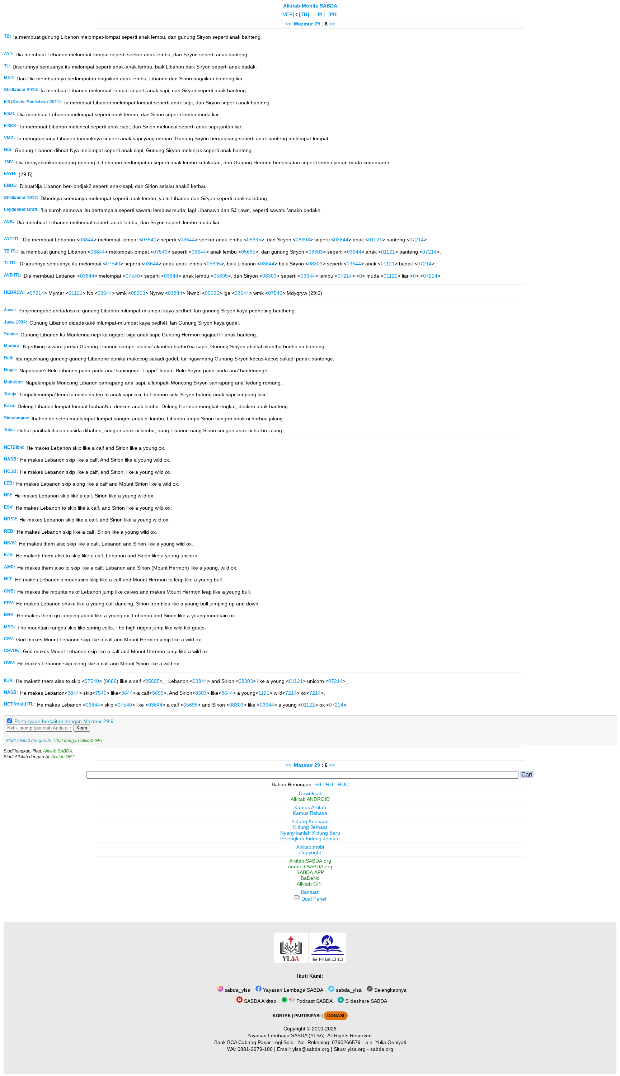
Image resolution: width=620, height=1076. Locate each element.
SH (317, 784)
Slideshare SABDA (365, 1001)
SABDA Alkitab (259, 1001)
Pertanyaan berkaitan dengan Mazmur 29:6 (63, 721)
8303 (201, 693)
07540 (149, 239)
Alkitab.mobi (310, 847)
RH (329, 784)
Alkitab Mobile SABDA (310, 6)
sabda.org (381, 1049)
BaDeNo (310, 878)
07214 (416, 239)
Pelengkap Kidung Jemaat (310, 838)
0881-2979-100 (255, 1049)
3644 (127, 693)
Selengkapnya (390, 990)
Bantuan (310, 892)
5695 (158, 693)
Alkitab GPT (62, 757)
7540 (101, 693)
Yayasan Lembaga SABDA (292, 990)
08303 (303, 239)
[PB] (333, 14)
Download (310, 793)
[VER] (287, 14)
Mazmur (303, 24)
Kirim (81, 728)
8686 (111, 681)
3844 (73, 693)
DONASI (335, 1015)
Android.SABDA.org (310, 866)
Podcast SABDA (314, 1001)
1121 (263, 693)
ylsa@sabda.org (310, 1049)
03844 (86, 239)
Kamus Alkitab (310, 807)
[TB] (304, 14)
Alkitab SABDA (57, 751)
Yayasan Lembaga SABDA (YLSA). (286, 1035)
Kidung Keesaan (310, 821)
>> (332, 24)
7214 (291, 693)
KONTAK (282, 1015)
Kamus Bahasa (310, 813)
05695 (254, 239)
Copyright (310, 852)
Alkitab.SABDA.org (310, 861)
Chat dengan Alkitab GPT (78, 740)
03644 (187, 239)
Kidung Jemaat (310, 827)
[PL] (320, 14)
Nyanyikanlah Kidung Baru (310, 833)
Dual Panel (313, 899)
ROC (343, 784)
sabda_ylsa (236, 990)
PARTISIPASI (307, 1015)
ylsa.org (357, 1049)
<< (288, 24)
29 (317, 24)
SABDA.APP (310, 872)
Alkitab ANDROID (310, 799)
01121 (375, 239)
